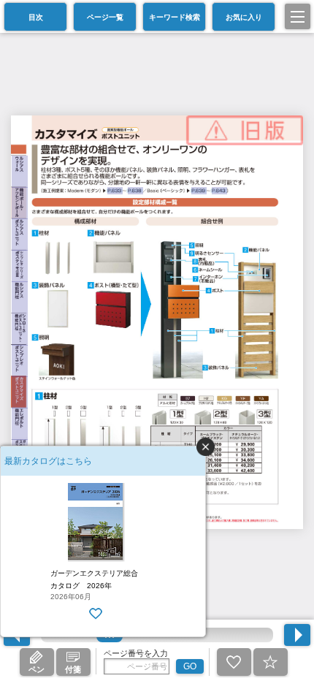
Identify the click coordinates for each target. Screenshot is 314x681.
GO (189, 666)
